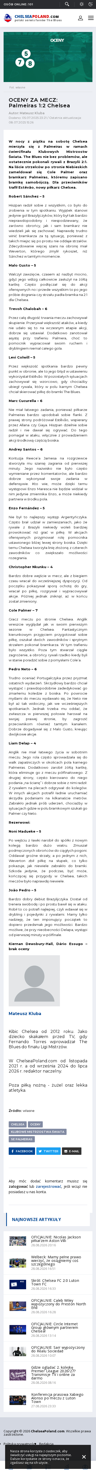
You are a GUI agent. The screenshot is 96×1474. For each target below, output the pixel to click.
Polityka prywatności (19, 1444)
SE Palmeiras (22, 1139)
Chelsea (17, 1124)
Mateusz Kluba (25, 1013)
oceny (35, 1124)
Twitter (51, 1151)
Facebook (24, 1151)
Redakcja (46, 1444)
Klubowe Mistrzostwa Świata (37, 1132)
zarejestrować (48, 1186)
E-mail (74, 1151)
